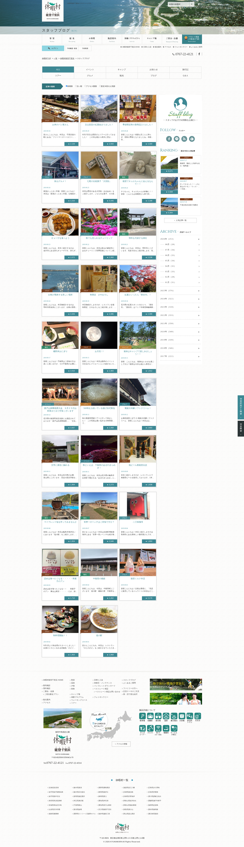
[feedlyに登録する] (192, 139)
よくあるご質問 (196, 47)
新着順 (70, 86)
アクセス (168, 47)
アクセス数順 (91, 86)
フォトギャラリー (181, 47)
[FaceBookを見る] (169, 139)
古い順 (79, 86)
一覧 (55, 58)
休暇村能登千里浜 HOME (131, 47)
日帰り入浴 (147, 47)
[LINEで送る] (177, 139)
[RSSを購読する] (184, 139)
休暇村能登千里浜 (67, 58)
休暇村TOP (46, 58)
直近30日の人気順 (108, 86)
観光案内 (158, 47)
